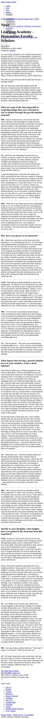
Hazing (8, 690)
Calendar (9, 698)
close (36, 19)
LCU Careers (11, 711)
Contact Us (16, 673)
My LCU (9, 700)
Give (7, 10)
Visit (7, 8)
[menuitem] (23, 26)
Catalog (8, 692)
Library (8, 707)
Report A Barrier (12, 696)
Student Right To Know (14, 709)
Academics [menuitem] (10, 21)
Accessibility (29, 715)
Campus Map (11, 702)
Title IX (8, 688)
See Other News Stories (10, 671)
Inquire (8, 12)
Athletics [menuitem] (9, 28)
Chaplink (9, 704)
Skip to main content (8, 2)
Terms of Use (18, 715)
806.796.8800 (6, 673)
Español (9, 15)
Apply (8, 6)
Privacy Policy (6, 715)
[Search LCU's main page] (17, 19)
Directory (9, 694)
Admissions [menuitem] (11, 24)
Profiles (12, 50)
